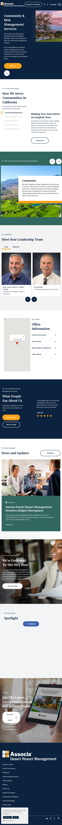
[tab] (16, 113)
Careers (5, 784)
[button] (8, 820)
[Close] (23, 336)
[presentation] (52, 161)
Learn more (6, 814)
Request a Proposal (33, 4)
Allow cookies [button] (7, 817)
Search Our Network (8, 768)
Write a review (11, 424)
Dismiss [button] (15, 817)
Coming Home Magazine (10, 797)
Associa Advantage (8, 801)
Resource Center (7, 764)
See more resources (11, 726)
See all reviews (11, 417)
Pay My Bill (5, 772)
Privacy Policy (6, 805)
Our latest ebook (10, 717)
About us (13, 66)
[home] (12, 4)
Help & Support (7, 780)
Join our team (13, 586)
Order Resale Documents (10, 776)
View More (50, 453)
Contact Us (6, 789)
